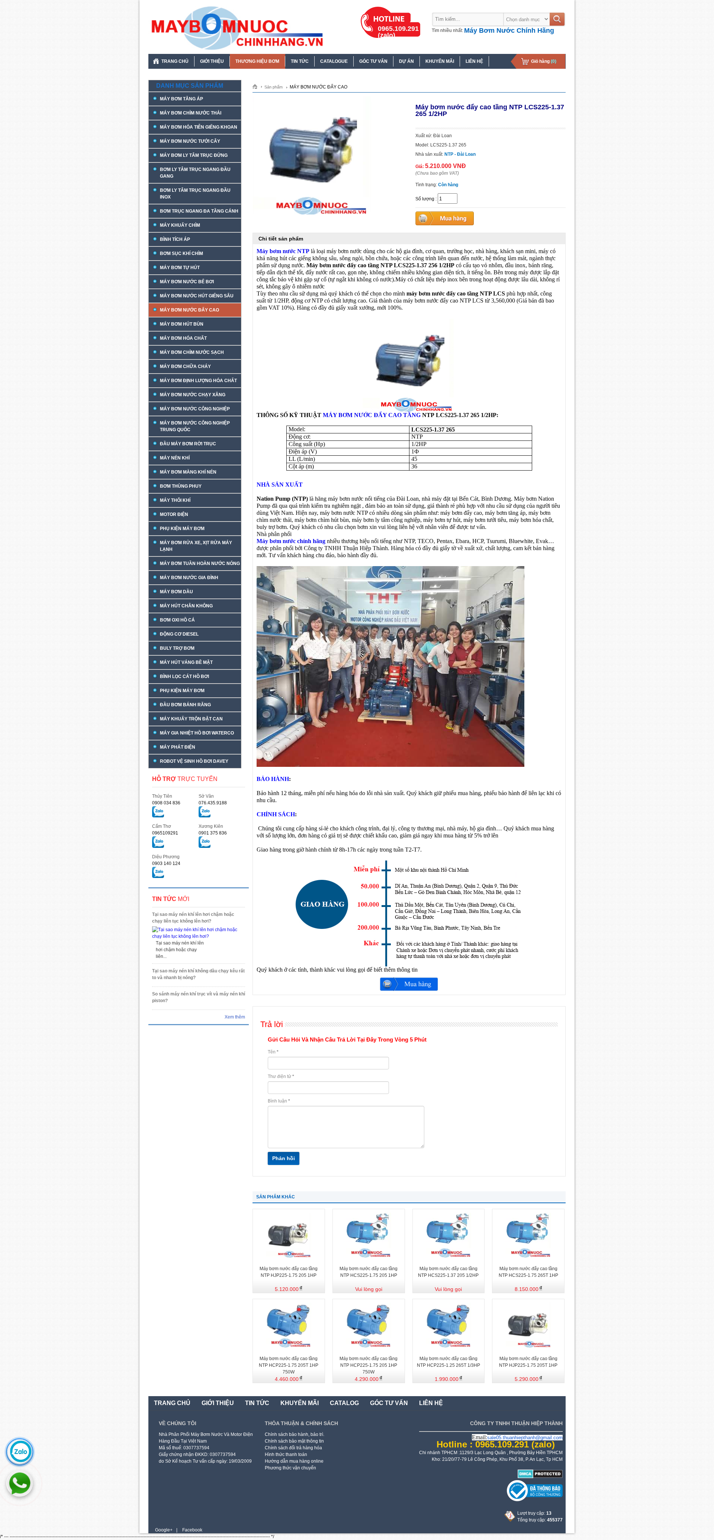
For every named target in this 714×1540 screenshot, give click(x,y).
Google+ (164, 1530)
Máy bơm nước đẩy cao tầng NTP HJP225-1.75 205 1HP (289, 1272)
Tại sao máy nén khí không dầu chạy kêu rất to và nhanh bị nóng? (198, 974)
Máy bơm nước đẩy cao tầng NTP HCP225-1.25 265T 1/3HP (448, 1362)
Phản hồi (283, 1158)
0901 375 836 (213, 833)
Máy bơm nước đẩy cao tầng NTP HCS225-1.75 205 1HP (369, 1272)
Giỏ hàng (543, 61)
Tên (273, 1052)
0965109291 (165, 833)
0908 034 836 (166, 802)
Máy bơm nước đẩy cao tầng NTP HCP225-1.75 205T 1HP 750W (288, 1365)
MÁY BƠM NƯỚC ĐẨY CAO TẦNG (372, 415)
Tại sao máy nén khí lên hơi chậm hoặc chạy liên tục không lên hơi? (193, 918)
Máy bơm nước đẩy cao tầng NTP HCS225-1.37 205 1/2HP (448, 1272)
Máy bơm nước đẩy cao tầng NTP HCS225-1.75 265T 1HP (528, 1272)
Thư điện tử (281, 1076)
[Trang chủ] (258, 86)
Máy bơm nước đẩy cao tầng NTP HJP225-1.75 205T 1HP (528, 1362)
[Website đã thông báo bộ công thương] (535, 1499)
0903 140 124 (166, 863)
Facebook (192, 1530)
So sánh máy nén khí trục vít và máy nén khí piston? (198, 997)
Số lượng (424, 198)
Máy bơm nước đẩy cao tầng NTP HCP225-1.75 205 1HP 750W (369, 1365)
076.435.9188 (213, 802)
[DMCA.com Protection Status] (540, 1476)
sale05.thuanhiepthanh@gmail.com (525, 1437)
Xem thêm (235, 1017)
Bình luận (279, 1101)
